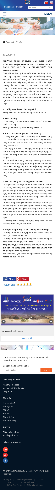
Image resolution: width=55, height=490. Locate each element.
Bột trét (6, 410)
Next (51, 322)
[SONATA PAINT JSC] (27, 461)
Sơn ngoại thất (9, 403)
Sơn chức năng (9, 420)
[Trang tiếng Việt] (46, 3)
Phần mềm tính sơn (11, 432)
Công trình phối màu (26, 482)
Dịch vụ (40, 479)
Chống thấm (8, 417)
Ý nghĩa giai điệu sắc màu (13, 388)
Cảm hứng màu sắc (24, 479)
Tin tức (19, 42)
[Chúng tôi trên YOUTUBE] (27, 455)
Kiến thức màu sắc (11, 384)
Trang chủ (10, 42)
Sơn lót (6, 413)
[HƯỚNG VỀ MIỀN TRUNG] (27, 310)
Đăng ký (19, 6)
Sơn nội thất (8, 406)
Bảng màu (7, 391)
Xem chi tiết (27, 338)
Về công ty (7, 479)
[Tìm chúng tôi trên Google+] (27, 450)
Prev (3, 322)
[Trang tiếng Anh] (51, 3)
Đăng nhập (9, 6)
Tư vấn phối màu (10, 435)
